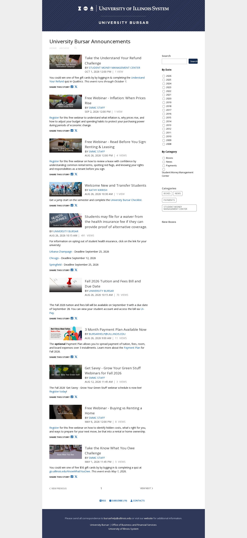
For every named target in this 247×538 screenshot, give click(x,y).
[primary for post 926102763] (65, 189)
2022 (168, 91)
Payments (171, 165)
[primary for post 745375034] (65, 333)
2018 (168, 106)
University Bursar (65, 231)
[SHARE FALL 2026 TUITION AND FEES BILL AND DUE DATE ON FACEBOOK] (72, 318)
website (148, 518)
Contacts (139, 500)
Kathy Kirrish (98, 190)
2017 (168, 110)
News (169, 161)
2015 (168, 117)
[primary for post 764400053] (65, 285)
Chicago (54, 258)
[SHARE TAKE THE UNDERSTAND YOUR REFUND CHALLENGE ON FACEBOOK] (72, 87)
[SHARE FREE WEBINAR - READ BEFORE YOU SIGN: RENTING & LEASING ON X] (75, 174)
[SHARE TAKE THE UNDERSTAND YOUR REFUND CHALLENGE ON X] (75, 87)
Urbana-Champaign (60, 251)
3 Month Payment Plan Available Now (115, 329)
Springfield (55, 264)
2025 (168, 79)
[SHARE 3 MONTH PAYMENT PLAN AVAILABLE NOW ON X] (75, 357)
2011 (168, 132)
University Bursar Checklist (126, 200)
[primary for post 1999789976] (65, 372)
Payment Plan (132, 347)
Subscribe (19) (119, 500)
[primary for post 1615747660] (65, 452)
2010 (168, 136)
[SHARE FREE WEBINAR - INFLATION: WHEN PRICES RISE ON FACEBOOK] (72, 130)
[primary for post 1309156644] (65, 220)
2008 (168, 144)
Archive (64, 48)
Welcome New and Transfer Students (115, 185)
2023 (168, 87)
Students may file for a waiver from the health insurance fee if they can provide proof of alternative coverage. (116, 221)
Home (53, 48)
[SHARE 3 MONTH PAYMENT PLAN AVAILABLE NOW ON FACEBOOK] (72, 357)
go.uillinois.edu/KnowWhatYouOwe (69, 471)
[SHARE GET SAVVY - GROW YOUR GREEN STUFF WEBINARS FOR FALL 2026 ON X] (75, 397)
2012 (168, 128)
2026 (168, 75)
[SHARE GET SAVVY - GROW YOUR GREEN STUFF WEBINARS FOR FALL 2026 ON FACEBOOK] (72, 397)
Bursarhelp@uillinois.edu (107, 334)
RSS (104, 500)
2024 (168, 83)
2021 (168, 94)
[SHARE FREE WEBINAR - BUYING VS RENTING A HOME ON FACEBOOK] (72, 437)
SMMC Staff (97, 107)
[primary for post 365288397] (65, 62)
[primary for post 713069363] (65, 145)
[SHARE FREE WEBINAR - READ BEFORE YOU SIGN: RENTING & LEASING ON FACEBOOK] (72, 174)
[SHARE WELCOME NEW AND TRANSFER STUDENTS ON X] (75, 205)
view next (146, 488)
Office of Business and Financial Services (134, 524)
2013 (168, 125)
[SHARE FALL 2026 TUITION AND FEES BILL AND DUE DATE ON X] (75, 318)
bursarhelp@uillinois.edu (117, 518)
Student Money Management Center (114, 67)
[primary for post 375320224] (65, 102)
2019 (168, 102)
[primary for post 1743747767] (65, 412)
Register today (57, 391)
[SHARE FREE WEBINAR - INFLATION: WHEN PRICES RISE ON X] (75, 130)
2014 (168, 121)
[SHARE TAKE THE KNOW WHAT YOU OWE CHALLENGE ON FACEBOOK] (72, 476)
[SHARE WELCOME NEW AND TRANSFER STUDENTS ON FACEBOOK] (72, 205)
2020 (168, 98)
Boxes (169, 157)
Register (54, 117)
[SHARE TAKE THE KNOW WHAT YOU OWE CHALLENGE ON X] (75, 476)
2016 (168, 113)
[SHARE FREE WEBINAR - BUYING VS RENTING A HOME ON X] (75, 437)
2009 (168, 140)
